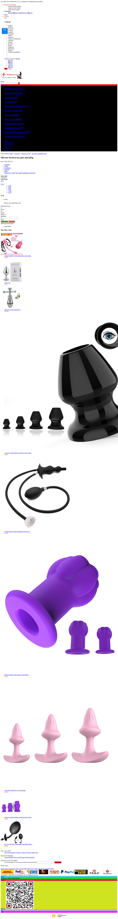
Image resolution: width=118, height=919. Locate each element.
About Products (9, 857)
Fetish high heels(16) (14, 123)
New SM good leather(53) (16, 106)
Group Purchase (46, 869)
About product (8, 145)
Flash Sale (37, 869)
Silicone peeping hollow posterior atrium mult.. (18, 817)
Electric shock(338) (13, 110)
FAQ (5, 147)
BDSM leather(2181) (14, 89)
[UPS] (43, 874)
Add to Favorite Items (7, 223)
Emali (2, 880)
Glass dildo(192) (12, 115)
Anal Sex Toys (25, 153)
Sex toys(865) (10, 102)
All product (4, 85)
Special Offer (23, 869)
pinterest (6, 169)
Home (6, 140)
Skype (2, 876)
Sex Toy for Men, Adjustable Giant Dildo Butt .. (18, 844)
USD (11, 13)
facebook (7, 164)
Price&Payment (9, 142)
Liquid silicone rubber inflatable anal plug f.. (17, 531)
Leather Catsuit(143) (14, 136)
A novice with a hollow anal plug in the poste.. (18, 453)
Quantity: (3, 216)
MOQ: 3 (3, 214)
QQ (2, 910)
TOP (2, 912)
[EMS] (32, 874)
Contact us (7, 150)
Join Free (13, 4)
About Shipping (9, 144)
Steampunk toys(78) (13, 128)
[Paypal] (67, 874)
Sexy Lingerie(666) (13, 119)
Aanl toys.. (7, 283)
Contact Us (19, 852)
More (6, 171)
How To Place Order (28, 852)
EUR (16, 13)
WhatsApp (4, 878)
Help (5, 14)
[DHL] (7, 874)
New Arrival (8, 869)
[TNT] (54, 874)
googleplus (7, 168)
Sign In (6, 4)
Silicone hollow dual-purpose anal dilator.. (16, 675)
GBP (20, 13)
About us (7, 149)
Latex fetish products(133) (16, 132)
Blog (52, 869)
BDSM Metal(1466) (13, 93)
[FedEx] (19, 874)
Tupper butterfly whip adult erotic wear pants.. (17, 256)
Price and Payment (19, 857)
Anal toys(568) (11, 97)
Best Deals (31, 869)
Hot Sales (16, 869)
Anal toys (17, 153)
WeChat (3, 908)
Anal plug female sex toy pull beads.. (15, 790)
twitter (6, 166)
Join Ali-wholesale (9, 852)
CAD (25, 13)
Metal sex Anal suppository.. (12, 309)
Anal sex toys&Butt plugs (39, 153)
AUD (30, 13)
